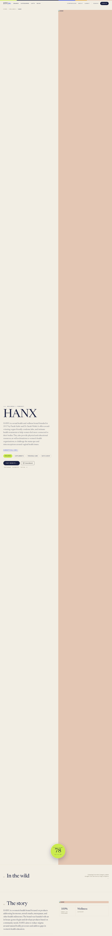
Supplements (19, 456)
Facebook (15, 467)
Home (5, 9)
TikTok (22, 467)
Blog (39, 3)
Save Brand (29, 463)
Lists (33, 3)
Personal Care (33, 456)
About (80, 3)
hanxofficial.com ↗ (10, 450)
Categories (25, 3)
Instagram (7, 467)
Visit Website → (11, 463)
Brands (16, 3)
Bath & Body (46, 456)
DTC (7, 3)
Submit (87, 3)
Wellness (12, 9)
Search (95, 3)
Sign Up (104, 3)
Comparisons (71, 3)
